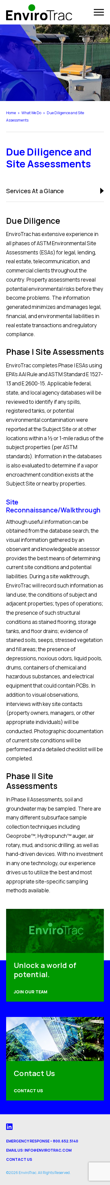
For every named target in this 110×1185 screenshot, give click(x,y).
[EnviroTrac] (39, 12)
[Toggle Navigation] (99, 12)
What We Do (31, 112)
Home (11, 112)
